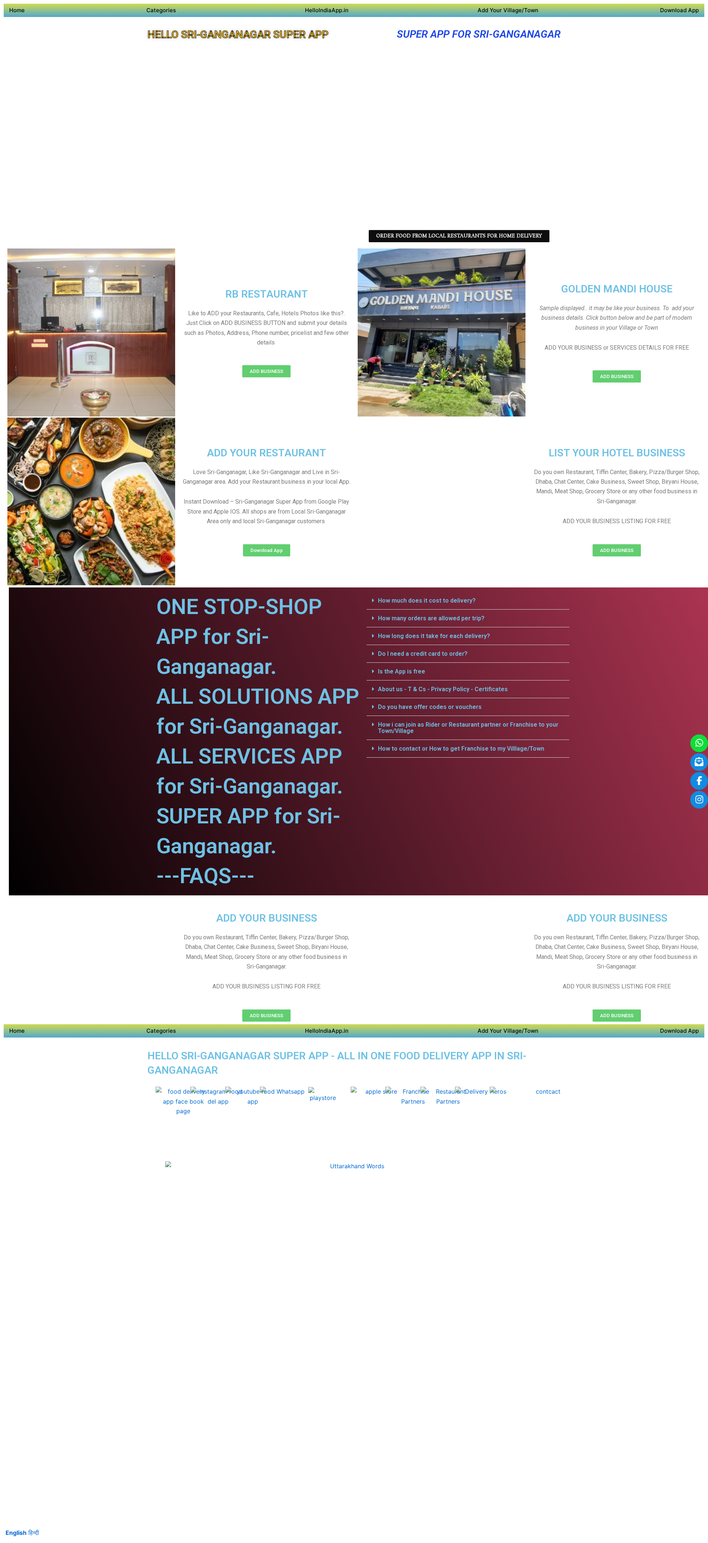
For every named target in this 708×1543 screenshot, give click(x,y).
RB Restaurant (266, 294)
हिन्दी (33, 1532)
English (16, 1532)
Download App (679, 10)
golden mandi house (617, 289)
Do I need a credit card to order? (423, 653)
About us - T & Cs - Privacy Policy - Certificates (443, 689)
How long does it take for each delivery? (434, 636)
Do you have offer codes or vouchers (430, 706)
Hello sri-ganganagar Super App (238, 34)
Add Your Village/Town (508, 10)
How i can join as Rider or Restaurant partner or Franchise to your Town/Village (468, 727)
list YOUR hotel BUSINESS (617, 453)
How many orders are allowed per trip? (431, 618)
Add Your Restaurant (266, 453)
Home (17, 10)
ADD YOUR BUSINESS (266, 918)
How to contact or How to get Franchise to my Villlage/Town (461, 748)
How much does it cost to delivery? (427, 600)
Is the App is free (401, 671)
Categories (161, 10)
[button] (468, 601)
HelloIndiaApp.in (326, 10)
